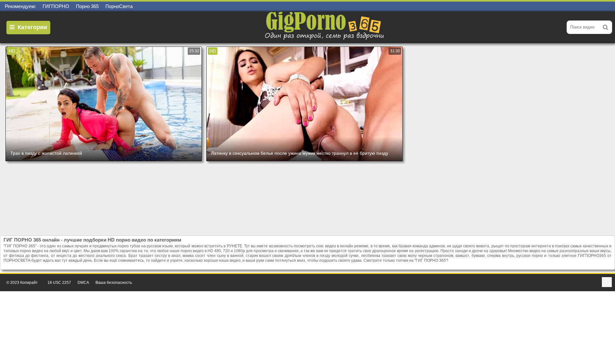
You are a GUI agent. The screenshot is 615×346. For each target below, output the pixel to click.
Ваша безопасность (113, 282)
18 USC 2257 (59, 282)
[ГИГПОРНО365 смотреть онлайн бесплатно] (325, 27)
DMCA (83, 282)
